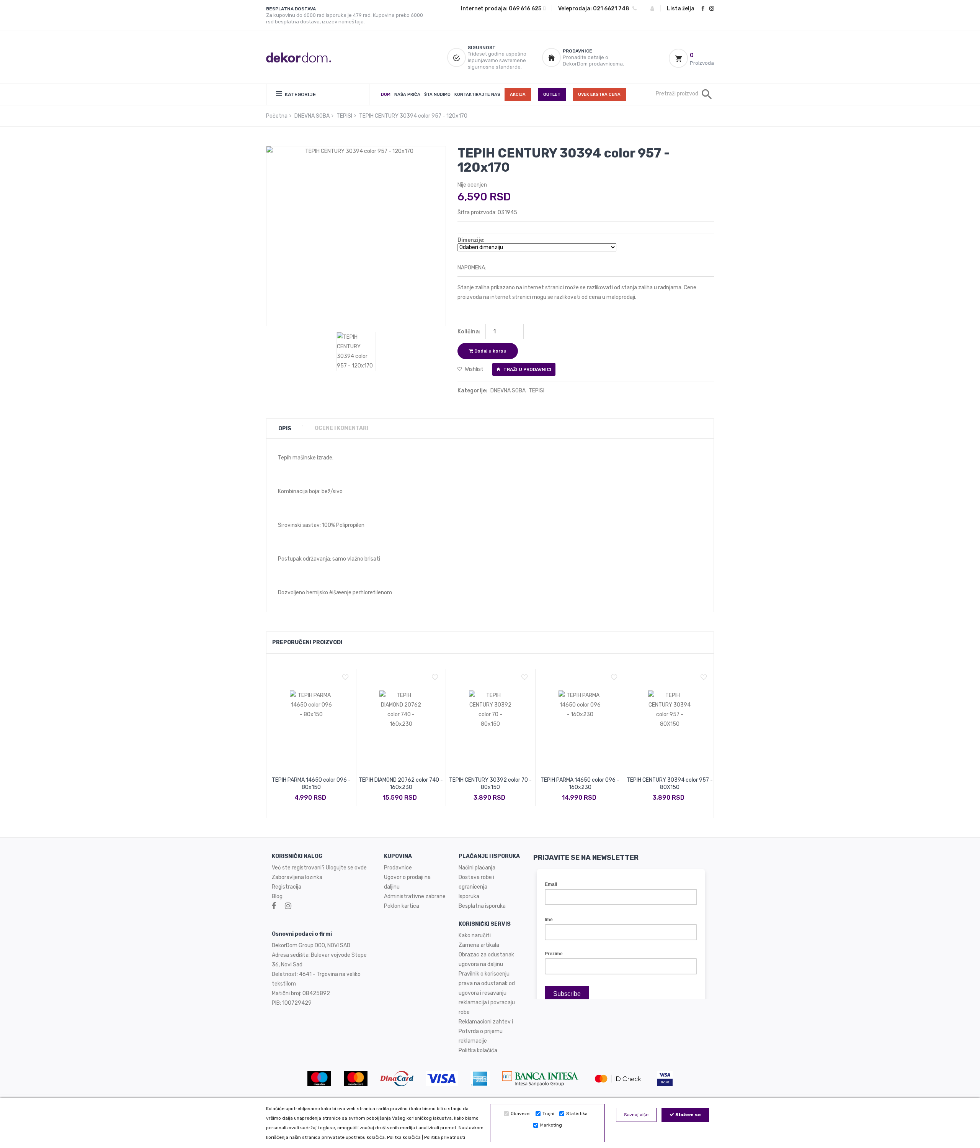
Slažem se (687, 1114)
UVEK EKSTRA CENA (599, 94)
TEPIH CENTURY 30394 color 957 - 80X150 (670, 783)
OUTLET (551, 94)
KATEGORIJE (300, 94)
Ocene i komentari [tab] (341, 428)
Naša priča (407, 94)
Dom (385, 94)
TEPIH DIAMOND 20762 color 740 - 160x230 (401, 783)
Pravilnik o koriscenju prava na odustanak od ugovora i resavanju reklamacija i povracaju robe (487, 993)
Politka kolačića (404, 1137)
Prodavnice (398, 867)
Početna (276, 116)
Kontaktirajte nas (477, 94)
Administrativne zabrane (415, 896)
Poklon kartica (401, 906)
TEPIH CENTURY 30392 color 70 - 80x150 (490, 783)
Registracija (286, 887)
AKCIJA (518, 94)
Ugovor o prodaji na (408, 877)
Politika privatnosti (444, 1137)
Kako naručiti (475, 935)
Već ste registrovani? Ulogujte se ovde (319, 867)
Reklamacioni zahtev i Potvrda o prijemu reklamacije (486, 1031)
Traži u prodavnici (526, 369)
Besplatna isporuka (482, 906)
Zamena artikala (479, 945)
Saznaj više (636, 1114)
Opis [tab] (284, 428)
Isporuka (469, 896)
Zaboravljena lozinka (297, 877)
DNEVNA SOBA (312, 116)
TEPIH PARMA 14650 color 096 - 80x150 (311, 783)
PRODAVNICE (577, 51)
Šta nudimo (437, 94)
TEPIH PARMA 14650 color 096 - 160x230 (580, 783)
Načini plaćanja (477, 867)
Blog (277, 896)
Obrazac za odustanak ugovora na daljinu (486, 959)
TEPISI (344, 116)
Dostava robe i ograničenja (476, 882)
